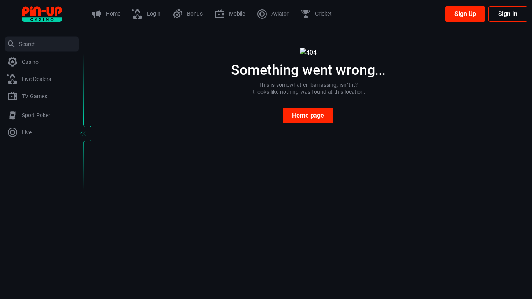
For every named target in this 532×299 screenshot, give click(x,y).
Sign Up (465, 14)
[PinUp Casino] (42, 13)
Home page (308, 115)
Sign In (508, 14)
